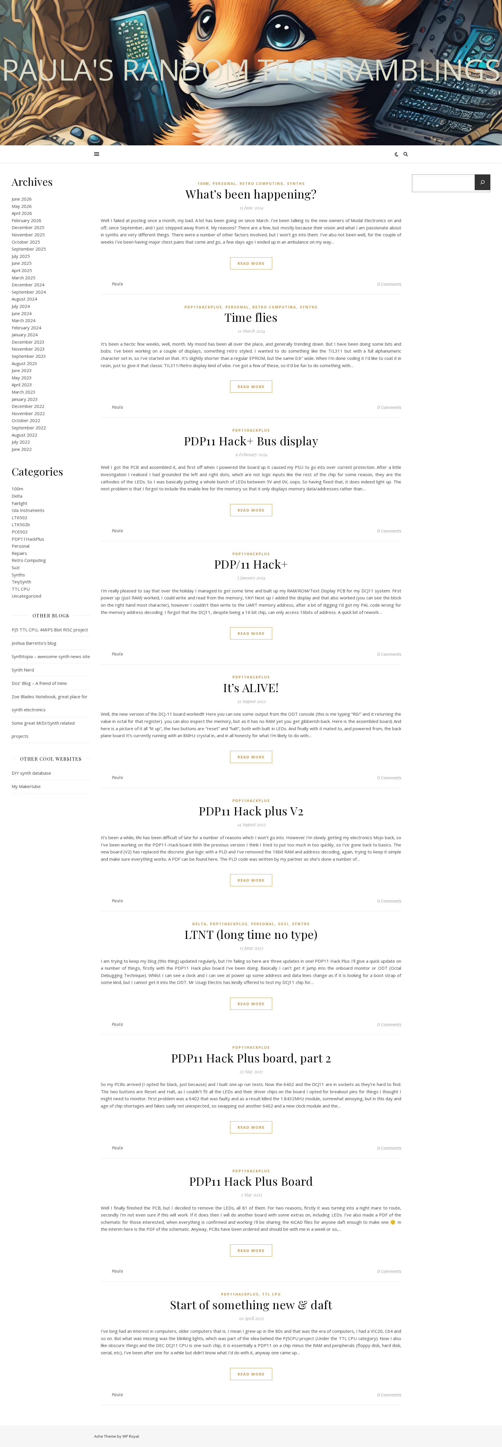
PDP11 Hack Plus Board (251, 1181)
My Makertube (26, 786)
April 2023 (22, 384)
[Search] (482, 182)
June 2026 (22, 199)
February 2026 (26, 220)
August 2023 (24, 363)
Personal (20, 546)
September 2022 (29, 427)
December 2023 (28, 342)
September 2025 (29, 249)
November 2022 (28, 413)
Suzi (15, 567)
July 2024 (21, 306)
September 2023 (29, 356)
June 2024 (22, 313)
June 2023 (22, 370)
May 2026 (22, 206)
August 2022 (24, 435)
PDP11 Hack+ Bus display (251, 440)
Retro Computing (29, 560)
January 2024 (25, 334)
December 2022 (28, 406)
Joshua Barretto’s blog (34, 643)
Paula (117, 284)
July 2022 (21, 442)
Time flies (251, 317)
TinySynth (21, 582)
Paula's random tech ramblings (251, 69)
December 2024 (28, 284)
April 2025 (22, 270)
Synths (18, 575)
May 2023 (22, 377)
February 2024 (26, 328)
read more (251, 263)
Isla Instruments (28, 510)
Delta (17, 496)
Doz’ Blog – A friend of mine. (40, 683)
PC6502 (20, 532)
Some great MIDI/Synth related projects (43, 729)
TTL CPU (21, 589)
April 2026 (22, 213)
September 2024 (29, 292)
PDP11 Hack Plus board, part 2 (251, 1057)
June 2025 (22, 263)
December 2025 (28, 227)
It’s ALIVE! (251, 687)
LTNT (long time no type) (251, 934)
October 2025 (26, 242)
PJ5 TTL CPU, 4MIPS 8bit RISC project (50, 630)
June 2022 (22, 449)
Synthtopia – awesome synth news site (51, 656)
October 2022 (26, 420)
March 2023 (23, 392)
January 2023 (25, 399)
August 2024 (24, 299)
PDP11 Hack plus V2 (251, 810)
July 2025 (21, 256)
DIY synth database (31, 773)
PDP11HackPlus (28, 539)
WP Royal (130, 1436)
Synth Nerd (23, 670)
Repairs (19, 553)
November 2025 (28, 234)
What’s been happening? (251, 193)
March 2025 (23, 278)
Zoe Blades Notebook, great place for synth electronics (49, 703)
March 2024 (23, 320)
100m (17, 489)
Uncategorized (26, 596)
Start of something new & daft (251, 1304)
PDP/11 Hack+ (251, 563)
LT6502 (19, 517)
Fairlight (19, 503)
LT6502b (21, 524)
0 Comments (389, 284)
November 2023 (28, 349)
